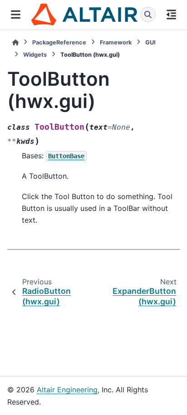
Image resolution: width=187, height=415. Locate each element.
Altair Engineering (67, 389)
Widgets (35, 54)
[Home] (15, 42)
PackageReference (59, 42)
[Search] (148, 14)
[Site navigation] (15, 14)
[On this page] (171, 14)
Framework (116, 42)
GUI (150, 42)
